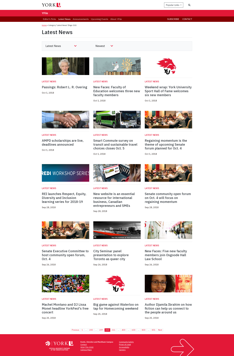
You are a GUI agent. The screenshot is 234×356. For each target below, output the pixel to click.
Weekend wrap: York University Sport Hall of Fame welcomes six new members (168, 91)
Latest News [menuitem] (64, 19)
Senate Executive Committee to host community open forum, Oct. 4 (65, 255)
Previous (75, 330)
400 (123, 330)
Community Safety (126, 342)
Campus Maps (86, 350)
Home (44, 25)
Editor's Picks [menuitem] (49, 19)
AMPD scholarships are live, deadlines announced (63, 142)
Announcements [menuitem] (81, 19)
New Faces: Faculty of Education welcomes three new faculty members (116, 91)
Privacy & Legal (125, 344)
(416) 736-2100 (86, 347)
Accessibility (124, 347)
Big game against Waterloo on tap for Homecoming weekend (116, 306)
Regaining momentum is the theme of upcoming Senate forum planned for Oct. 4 (166, 144)
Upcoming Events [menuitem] (99, 19)
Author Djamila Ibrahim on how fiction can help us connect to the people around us (168, 308)
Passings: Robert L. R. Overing (64, 87)
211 (113, 330)
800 (143, 330)
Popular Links (173, 5)
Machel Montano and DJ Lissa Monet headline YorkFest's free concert (65, 308)
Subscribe (173, 19)
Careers (122, 350)
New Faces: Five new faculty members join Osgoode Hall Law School (166, 255)
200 (91, 330)
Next (160, 330)
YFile (45, 13)
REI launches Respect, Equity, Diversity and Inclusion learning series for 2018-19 (64, 198)
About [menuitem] (116, 19)
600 (133, 330)
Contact (187, 19)
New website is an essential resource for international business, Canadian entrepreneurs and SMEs (114, 200)
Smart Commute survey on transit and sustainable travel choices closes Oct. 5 (115, 144)
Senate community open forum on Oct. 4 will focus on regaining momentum (168, 198)
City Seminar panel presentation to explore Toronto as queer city (111, 255)
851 (153, 330)
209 (101, 330)
